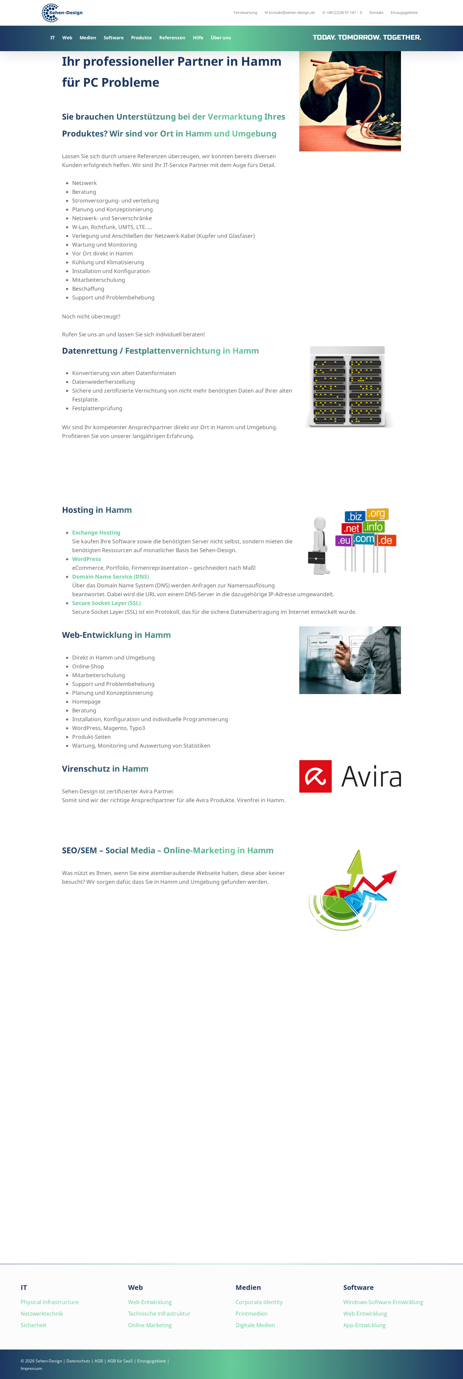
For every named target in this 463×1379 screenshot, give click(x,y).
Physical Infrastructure (50, 1302)
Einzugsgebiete (151, 1361)
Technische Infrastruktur (159, 1313)
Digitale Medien (255, 1325)
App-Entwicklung (364, 1325)
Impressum (31, 1368)
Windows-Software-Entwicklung (383, 1302)
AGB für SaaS (120, 1361)
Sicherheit (33, 1325)
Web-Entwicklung (150, 1302)
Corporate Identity (259, 1302)
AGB (99, 1361)
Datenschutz (78, 1361)
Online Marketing (150, 1325)
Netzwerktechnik (42, 1313)
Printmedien (251, 1313)
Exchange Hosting (96, 532)
